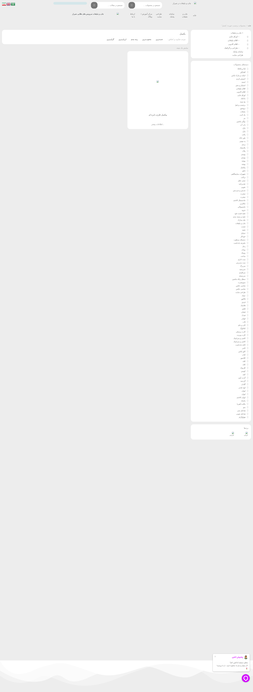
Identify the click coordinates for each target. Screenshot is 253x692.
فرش (243, 302)
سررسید (242, 269)
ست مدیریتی (240, 263)
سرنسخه (242, 276)
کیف (243, 374)
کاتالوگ (242, 328)
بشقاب (242, 112)
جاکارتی (242, 204)
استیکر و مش (240, 85)
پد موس (242, 141)
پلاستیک (242, 148)
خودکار (243, 236)
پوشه (243, 161)
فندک (243, 315)
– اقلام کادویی (234, 44)
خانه (194, 15)
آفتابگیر (242, 72)
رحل (243, 246)
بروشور (242, 108)
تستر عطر (241, 181)
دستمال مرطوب (239, 240)
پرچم (243, 144)
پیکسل (243, 167)
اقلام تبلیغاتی (240, 89)
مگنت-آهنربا (241, 404)
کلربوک (242, 368)
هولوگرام (242, 417)
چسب (243, 227)
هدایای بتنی (241, 411)
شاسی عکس (240, 286)
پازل (243, 128)
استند (243, 82)
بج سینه (242, 102)
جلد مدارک (241, 220)
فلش (243, 309)
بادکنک (243, 98)
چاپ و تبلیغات (240, 223)
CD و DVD (241, 69)
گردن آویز (241, 378)
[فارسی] (4, 4)
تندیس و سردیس (239, 190)
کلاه (244, 361)
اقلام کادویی (241, 92)
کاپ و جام (241, 325)
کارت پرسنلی (240, 332)
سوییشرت (241, 282)
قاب (244, 322)
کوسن (243, 371)
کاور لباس (241, 351)
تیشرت (242, 194)
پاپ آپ (242, 125)
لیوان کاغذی (241, 397)
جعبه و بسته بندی (239, 217)
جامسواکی (241, 207)
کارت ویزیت (241, 335)
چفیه (243, 230)
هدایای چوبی (240, 414)
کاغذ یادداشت (240, 345)
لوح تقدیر (242, 388)
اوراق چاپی (241, 95)
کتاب (243, 355)
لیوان (243, 391)
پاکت (243, 135)
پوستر (243, 154)
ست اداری (241, 259)
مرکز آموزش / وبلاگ (146, 15)
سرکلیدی (242, 273)
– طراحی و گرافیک (232, 48)
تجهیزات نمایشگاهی (238, 174)
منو (244, 407)
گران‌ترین (110, 39)
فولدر (243, 319)
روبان (243, 250)
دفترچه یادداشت (239, 243)
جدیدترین (159, 39)
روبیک (243, 253)
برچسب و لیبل (240, 105)
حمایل (243, 233)
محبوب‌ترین (146, 39)
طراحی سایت (159, 15)
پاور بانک (242, 138)
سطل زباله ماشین (238, 279)
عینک (243, 296)
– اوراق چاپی (234, 36)
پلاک (243, 151)
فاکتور (243, 299)
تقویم (243, 187)
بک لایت (242, 115)
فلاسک (243, 305)
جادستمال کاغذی (239, 200)
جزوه (243, 210)
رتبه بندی (134, 39)
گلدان (243, 384)
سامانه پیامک (171, 15)
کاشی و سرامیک (239, 338)
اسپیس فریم (240, 79)
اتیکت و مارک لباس (238, 75)
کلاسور (242, 358)
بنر (244, 118)
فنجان (243, 312)
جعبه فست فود (240, 213)
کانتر (243, 348)
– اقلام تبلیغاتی (234, 40)
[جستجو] (131, 5)
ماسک (243, 401)
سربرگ (242, 266)
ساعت (243, 256)
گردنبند (242, 381)
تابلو (243, 171)
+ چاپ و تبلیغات (237, 33)
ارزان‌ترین (122, 39)
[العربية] (13, 4)
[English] (8, 4)
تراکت (243, 177)
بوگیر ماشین (241, 121)
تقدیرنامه (242, 184)
